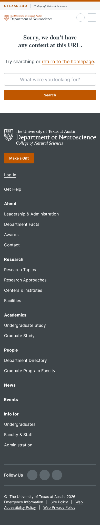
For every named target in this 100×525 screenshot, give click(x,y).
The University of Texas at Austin (37, 496)
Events (11, 399)
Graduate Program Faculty (29, 370)
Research (13, 259)
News (10, 385)
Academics (15, 315)
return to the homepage (68, 61)
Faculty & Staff (18, 434)
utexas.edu (15, 6)
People (11, 350)
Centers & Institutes (23, 290)
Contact (12, 244)
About (10, 203)
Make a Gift (19, 158)
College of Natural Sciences (50, 6)
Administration (18, 444)
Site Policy (59, 502)
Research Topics (20, 269)
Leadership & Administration (31, 213)
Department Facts (21, 224)
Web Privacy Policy (59, 507)
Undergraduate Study (25, 325)
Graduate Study (19, 335)
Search (50, 95)
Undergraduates (19, 424)
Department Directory (25, 360)
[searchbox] (50, 79)
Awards (11, 234)
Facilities (12, 300)
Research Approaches (25, 279)
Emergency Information (23, 502)
